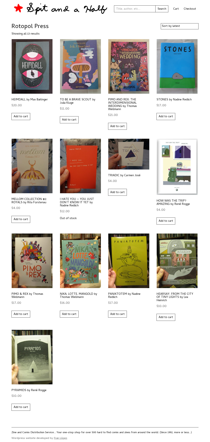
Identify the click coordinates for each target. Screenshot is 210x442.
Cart (176, 9)
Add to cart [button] (21, 116)
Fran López (60, 438)
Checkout (190, 9)
